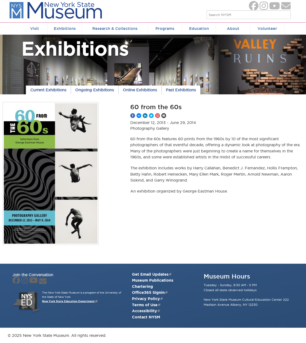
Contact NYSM (146, 317)
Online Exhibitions (140, 90)
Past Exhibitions (181, 90)
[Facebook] (132, 115)
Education (199, 28)
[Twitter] (151, 115)
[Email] (163, 115)
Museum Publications (152, 280)
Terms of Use (145, 305)
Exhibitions (65, 28)
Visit (34, 28)
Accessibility (144, 311)
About (233, 28)
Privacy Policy (146, 298)
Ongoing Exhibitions (94, 90)
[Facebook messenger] (139, 115)
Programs (164, 28)
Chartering (142, 286)
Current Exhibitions (48, 90)
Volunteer (267, 28)
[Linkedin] (145, 115)
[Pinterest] (157, 115)
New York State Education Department (68, 301)
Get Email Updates (150, 274)
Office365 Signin (148, 292)
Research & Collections (114, 28)
